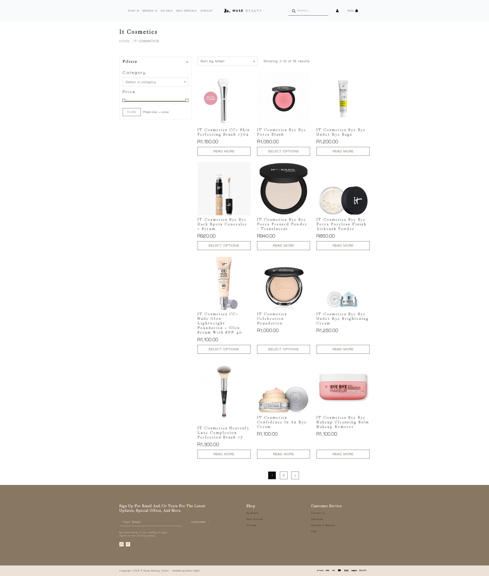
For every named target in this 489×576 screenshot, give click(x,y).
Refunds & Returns (323, 525)
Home (124, 41)
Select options (283, 151)
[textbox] (154, 82)
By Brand (252, 513)
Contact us (318, 513)
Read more (224, 151)
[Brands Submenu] (156, 11)
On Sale (167, 11)
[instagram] (121, 544)
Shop (131, 11)
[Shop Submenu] (138, 11)
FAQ (314, 531)
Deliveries (317, 519)
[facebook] (128, 544)
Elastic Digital (193, 570)
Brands (148, 11)
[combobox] (155, 82)
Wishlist (207, 11)
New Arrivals (186, 11)
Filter (131, 112)
